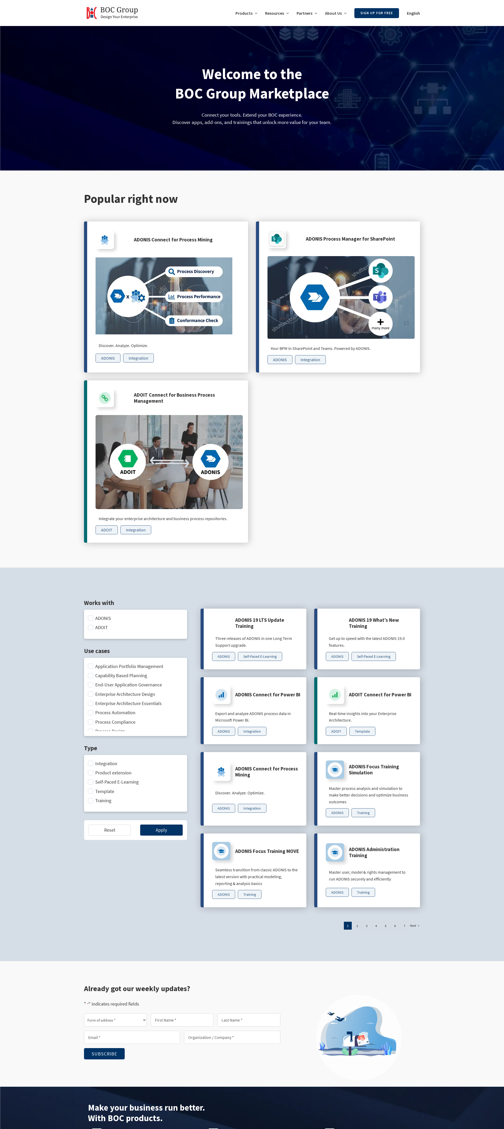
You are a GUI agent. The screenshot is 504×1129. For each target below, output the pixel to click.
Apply (161, 830)
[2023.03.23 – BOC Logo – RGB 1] (112, 5)
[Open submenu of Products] (255, 13)
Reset (109, 830)
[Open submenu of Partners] (314, 13)
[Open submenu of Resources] (286, 13)
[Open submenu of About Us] (344, 13)
